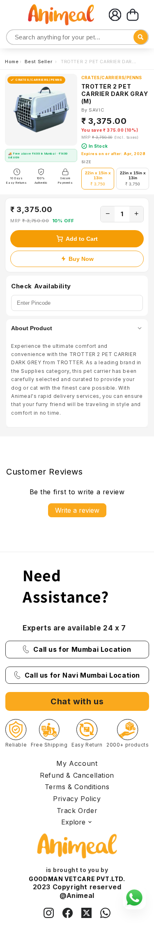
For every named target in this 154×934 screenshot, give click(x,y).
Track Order (77, 810)
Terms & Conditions (77, 787)
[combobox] (77, 37)
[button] (133, 15)
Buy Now (81, 259)
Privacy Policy (77, 799)
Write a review (77, 510)
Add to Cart (82, 238)
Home (11, 61)
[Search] (13, 37)
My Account (76, 763)
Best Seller (39, 61)
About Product (31, 328)
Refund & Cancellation (77, 775)
